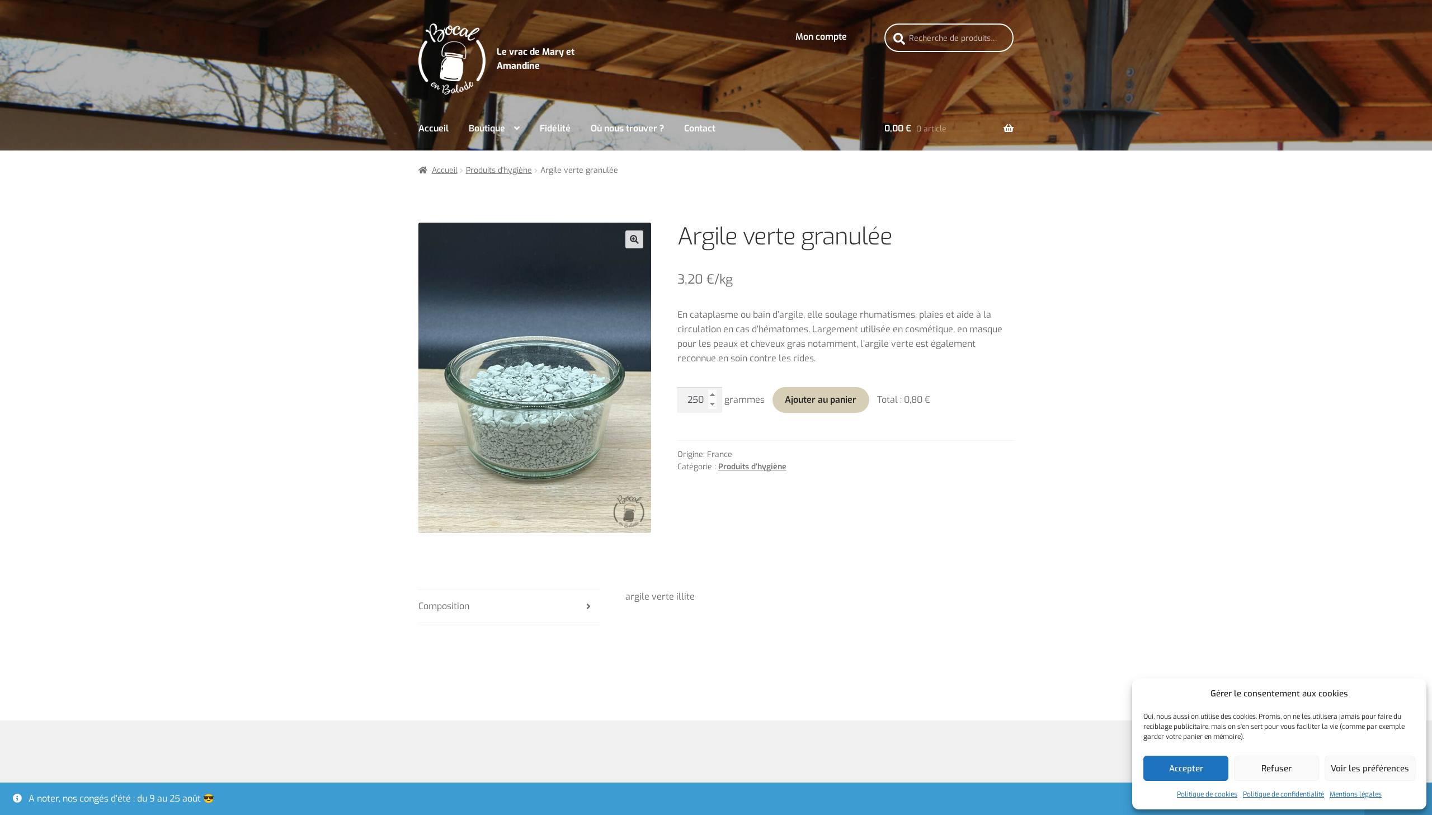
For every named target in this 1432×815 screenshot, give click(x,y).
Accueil (433, 128)
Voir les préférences (1370, 768)
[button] (634, 239)
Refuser (1276, 768)
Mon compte (821, 37)
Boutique (487, 128)
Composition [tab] (443, 606)
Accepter (1186, 768)
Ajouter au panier (820, 400)
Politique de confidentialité (1283, 794)
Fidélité (555, 128)
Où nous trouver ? (627, 128)
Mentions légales (1356, 794)
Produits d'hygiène (499, 170)
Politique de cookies (1207, 794)
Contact (699, 128)
